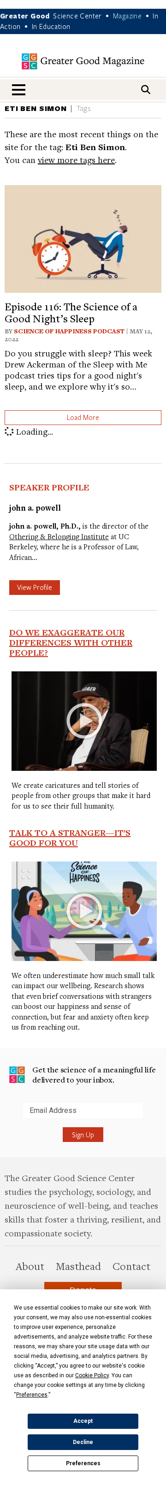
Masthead (78, 1266)
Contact (131, 1266)
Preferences (83, 1463)
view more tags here (76, 159)
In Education (51, 26)
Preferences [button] (31, 1395)
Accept (83, 1421)
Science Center (77, 15)
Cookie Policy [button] (92, 1375)
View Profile (34, 587)
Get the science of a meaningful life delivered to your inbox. (94, 1074)
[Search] (145, 89)
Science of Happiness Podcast (69, 331)
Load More (83, 417)
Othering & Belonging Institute (59, 536)
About (30, 1266)
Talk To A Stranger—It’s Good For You (69, 838)
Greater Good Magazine (83, 61)
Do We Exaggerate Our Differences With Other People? (70, 642)
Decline (83, 1442)
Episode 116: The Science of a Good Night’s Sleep (71, 312)
